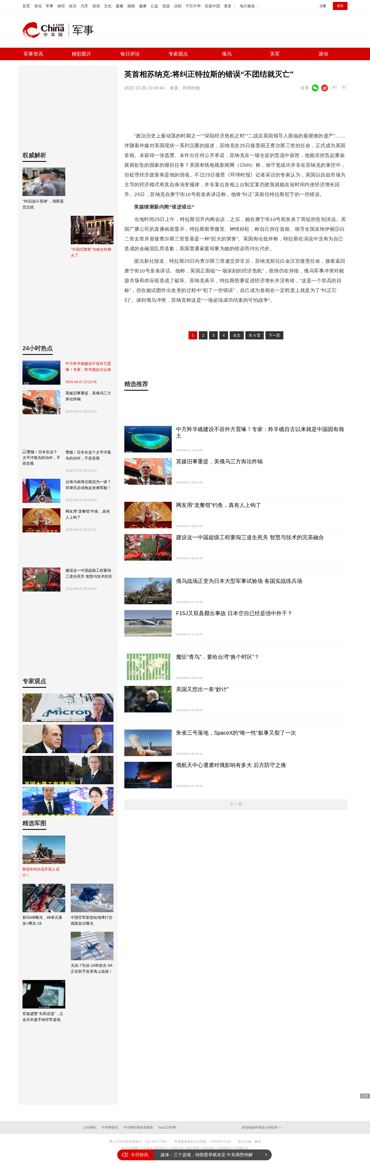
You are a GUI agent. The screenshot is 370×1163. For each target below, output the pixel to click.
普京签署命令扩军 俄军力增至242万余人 (199, 1154)
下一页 (274, 335)
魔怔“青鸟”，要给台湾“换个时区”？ (217, 657)
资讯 (38, 6)
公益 (154, 6)
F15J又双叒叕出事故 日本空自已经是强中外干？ (234, 613)
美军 (275, 54)
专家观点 (178, 54)
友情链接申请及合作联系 (261, 1127)
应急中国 (212, 6)
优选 (166, 6)
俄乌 (227, 54)
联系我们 (161, 1148)
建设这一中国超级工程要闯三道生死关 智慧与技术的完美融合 (89, 573)
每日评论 (130, 54)
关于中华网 (129, 1148)
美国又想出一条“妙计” (202, 689)
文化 (108, 6)
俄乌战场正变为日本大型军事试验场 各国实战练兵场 (239, 581)
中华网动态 (241, 1148)
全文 (237, 335)
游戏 (96, 6)
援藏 (119, 6)
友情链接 (223, 1148)
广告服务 (146, 1148)
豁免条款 (208, 1148)
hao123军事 (167, 1127)
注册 (323, 6)
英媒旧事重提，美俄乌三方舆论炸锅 (88, 396)
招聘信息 (177, 1148)
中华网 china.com (45, 30)
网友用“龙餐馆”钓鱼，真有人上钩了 (88, 514)
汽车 (84, 6)
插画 (131, 6)
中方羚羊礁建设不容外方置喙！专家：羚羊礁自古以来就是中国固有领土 (88, 366)
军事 (49, 6)
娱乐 (73, 6)
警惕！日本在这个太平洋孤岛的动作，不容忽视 (88, 455)
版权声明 (192, 1148)
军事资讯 (33, 54)
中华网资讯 (110, 1127)
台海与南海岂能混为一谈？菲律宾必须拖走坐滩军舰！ (88, 485)
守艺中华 (193, 6)
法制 (177, 6)
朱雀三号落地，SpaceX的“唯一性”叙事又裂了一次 (236, 733)
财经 (61, 6)
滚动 (323, 54)
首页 (26, 6)
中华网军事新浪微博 (138, 1127)
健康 (143, 6)
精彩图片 (81, 54)
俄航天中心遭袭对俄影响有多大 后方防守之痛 (231, 765)
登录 (340, 6)
